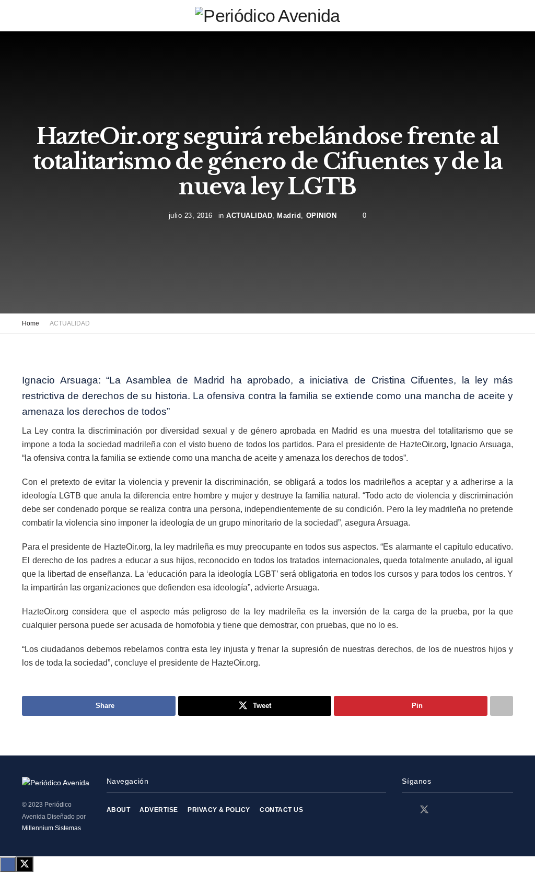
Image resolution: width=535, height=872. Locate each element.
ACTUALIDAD (249, 215)
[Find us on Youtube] (460, 810)
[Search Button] (508, 15)
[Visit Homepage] (267, 16)
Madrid (289, 215)
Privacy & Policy (219, 809)
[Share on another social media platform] (501, 706)
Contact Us (281, 809)
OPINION (321, 215)
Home (30, 323)
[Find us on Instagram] (443, 810)
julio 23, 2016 (191, 215)
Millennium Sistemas (51, 828)
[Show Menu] (26, 15)
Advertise (158, 809)
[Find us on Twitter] (424, 810)
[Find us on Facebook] (405, 810)
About (118, 809)
